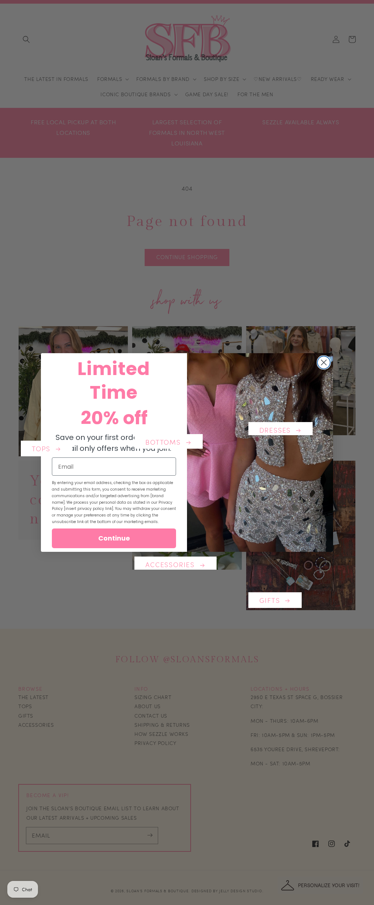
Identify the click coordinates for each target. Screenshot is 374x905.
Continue (114, 538)
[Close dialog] (323, 362)
